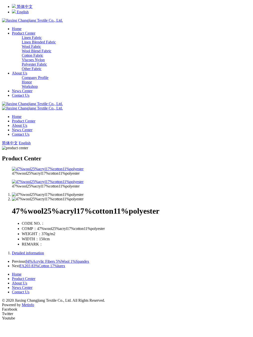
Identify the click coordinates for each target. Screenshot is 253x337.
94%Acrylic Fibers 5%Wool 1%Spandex (57, 261)
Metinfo (28, 305)
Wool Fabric (31, 46)
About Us (19, 73)
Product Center (23, 33)
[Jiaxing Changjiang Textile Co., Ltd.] (32, 20)
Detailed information (28, 253)
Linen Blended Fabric (39, 42)
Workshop (30, 86)
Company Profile (35, 77)
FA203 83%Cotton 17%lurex (42, 266)
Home (16, 29)
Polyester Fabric (34, 64)
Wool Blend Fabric (36, 51)
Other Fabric (32, 69)
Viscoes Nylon (33, 60)
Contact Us (20, 95)
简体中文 (24, 6)
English (22, 12)
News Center (22, 91)
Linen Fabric (32, 38)
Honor (27, 82)
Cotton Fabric (32, 55)
